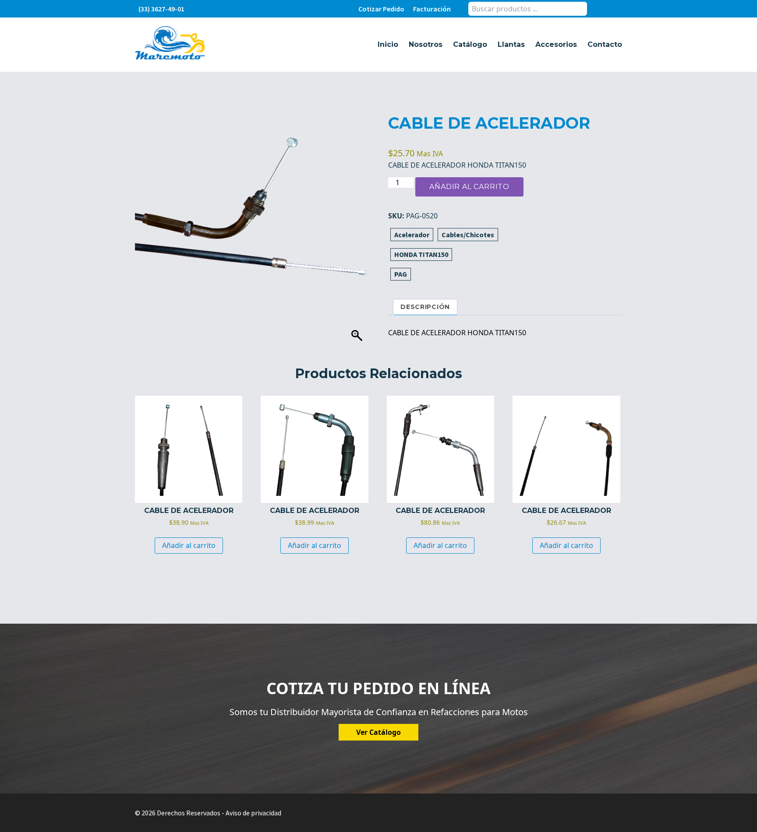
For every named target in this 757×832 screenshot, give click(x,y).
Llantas (511, 44)
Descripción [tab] (425, 307)
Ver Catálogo (378, 732)
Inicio (388, 44)
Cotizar (381, 8)
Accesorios (556, 44)
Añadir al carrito (469, 187)
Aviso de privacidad (253, 812)
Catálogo (470, 44)
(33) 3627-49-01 (161, 8)
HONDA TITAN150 (421, 254)
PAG (400, 274)
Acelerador (411, 234)
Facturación (432, 8)
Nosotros (425, 44)
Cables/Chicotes (468, 234)
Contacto (604, 44)
